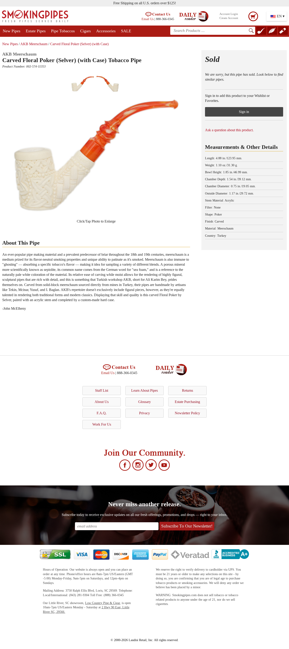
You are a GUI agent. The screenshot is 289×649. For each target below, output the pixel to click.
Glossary (144, 402)
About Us (102, 402)
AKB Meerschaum (33, 44)
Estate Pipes (36, 31)
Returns (187, 390)
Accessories (106, 31)
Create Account (228, 18)
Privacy (144, 413)
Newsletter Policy (187, 413)
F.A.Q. (102, 413)
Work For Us (101, 424)
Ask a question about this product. (229, 130)
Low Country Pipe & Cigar (102, 603)
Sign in (244, 112)
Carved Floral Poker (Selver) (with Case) (79, 44)
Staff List (101, 390)
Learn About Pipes (144, 390)
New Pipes (11, 31)
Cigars (85, 31)
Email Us (148, 19)
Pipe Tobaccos (63, 31)
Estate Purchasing (187, 402)
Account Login (228, 14)
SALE (126, 31)
